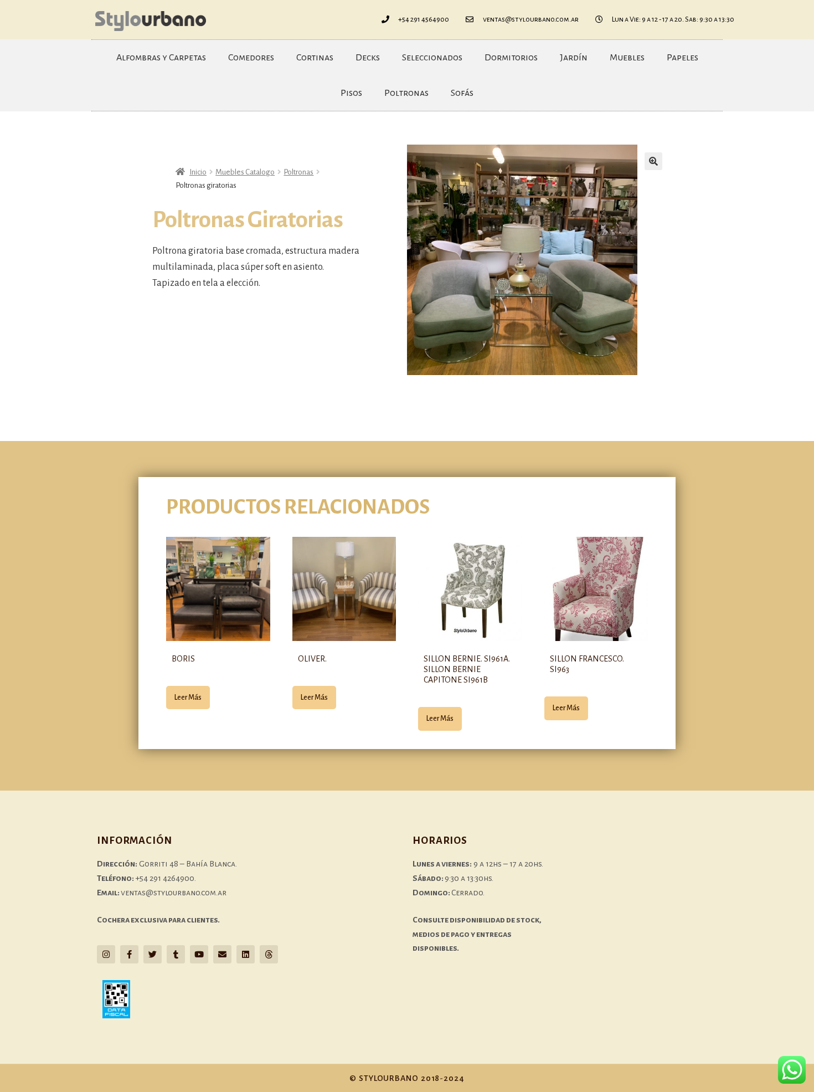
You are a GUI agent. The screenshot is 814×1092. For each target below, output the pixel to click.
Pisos (351, 93)
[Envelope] (222, 954)
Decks (368, 58)
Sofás (462, 93)
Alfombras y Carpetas (161, 58)
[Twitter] (152, 954)
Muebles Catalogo (245, 172)
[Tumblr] (176, 954)
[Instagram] (106, 954)
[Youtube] (199, 954)
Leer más (188, 697)
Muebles (627, 58)
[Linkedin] (245, 954)
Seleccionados (432, 58)
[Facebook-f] (129, 954)
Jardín (574, 58)
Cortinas (314, 58)
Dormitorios (511, 58)
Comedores (251, 58)
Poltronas (406, 93)
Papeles (682, 58)
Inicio (198, 172)
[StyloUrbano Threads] (269, 954)
